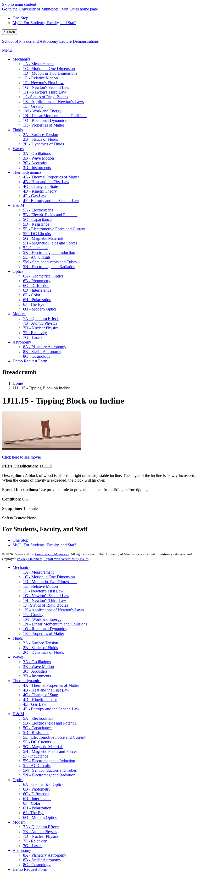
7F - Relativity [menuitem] (35, 332)
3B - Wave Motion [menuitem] (38, 158)
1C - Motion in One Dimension (49, 577)
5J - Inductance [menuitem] (35, 248)
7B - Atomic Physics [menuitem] (40, 323)
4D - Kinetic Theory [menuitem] (40, 191)
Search (9, 32)
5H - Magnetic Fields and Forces (50, 751)
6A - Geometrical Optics (43, 784)
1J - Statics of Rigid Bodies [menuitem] (45, 97)
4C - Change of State (40, 695)
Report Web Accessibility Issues (65, 559)
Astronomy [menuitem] (22, 342)
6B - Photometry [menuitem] (37, 281)
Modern (19, 822)
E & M (18, 713)
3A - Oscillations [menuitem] (37, 153)
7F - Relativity (35, 841)
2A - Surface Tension (40, 643)
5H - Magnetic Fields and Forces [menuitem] (50, 243)
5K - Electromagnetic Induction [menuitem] (49, 252)
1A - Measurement (38, 572)
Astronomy (22, 850)
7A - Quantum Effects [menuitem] (41, 318)
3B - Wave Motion (38, 666)
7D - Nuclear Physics (40, 836)
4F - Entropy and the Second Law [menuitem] (51, 200)
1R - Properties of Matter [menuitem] (43, 125)
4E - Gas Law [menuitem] (34, 196)
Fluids (18, 638)
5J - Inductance (35, 756)
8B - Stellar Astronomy (42, 860)
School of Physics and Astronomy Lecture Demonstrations (50, 41)
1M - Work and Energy (42, 619)
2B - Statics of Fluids (40, 647)
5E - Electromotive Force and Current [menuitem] (54, 229)
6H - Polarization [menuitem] (37, 299)
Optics (18, 779)
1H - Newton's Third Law (44, 600)
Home (18, 383)
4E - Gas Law (34, 704)
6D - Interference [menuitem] (37, 290)
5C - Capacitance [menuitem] (37, 219)
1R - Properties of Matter (43, 633)
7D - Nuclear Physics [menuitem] (40, 328)
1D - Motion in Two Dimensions (50, 581)
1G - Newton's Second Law (46, 596)
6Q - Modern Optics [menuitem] (40, 309)
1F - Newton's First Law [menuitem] (43, 82)
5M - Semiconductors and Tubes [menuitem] (50, 262)
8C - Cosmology (37, 864)
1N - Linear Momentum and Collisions (55, 624)
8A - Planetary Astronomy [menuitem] (44, 347)
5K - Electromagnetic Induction (49, 761)
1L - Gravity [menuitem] (33, 106)
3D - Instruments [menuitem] (37, 167)
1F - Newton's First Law (43, 591)
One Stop (20, 18)
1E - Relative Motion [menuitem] (40, 78)
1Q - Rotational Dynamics (44, 629)
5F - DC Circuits (37, 742)
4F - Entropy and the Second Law (51, 709)
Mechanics (21, 567)
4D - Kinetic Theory (40, 699)
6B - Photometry (37, 789)
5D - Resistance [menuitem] (36, 224)
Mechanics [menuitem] (21, 59)
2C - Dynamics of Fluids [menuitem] (43, 144)
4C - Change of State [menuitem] (40, 186)
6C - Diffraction (36, 794)
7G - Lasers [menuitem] (32, 337)
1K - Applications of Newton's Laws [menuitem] (53, 101)
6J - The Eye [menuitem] (33, 304)
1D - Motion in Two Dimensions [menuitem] (50, 73)
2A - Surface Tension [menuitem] (40, 134)
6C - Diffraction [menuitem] (36, 285)
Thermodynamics (27, 680)
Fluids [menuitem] (18, 130)
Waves (18, 657)
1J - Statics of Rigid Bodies (45, 605)
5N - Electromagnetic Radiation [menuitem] (49, 266)
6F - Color (31, 803)
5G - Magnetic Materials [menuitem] (43, 238)
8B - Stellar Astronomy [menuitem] (42, 351)
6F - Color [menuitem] (31, 295)
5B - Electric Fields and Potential (50, 723)
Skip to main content (19, 4)
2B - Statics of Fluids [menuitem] (40, 139)
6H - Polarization (37, 808)
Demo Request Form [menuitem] (30, 361)
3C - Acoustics (35, 671)
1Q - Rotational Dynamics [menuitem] (44, 120)
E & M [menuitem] (18, 205)
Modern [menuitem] (19, 314)
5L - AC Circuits (37, 765)
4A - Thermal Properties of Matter (51, 685)
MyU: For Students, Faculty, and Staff (44, 22)
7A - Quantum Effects (41, 827)
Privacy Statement (29, 559)
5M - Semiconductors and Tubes (50, 770)
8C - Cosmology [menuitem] (37, 356)
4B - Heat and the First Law (46, 690)
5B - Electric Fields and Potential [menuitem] (50, 215)
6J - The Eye (33, 812)
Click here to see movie (21, 457)
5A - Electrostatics (38, 718)
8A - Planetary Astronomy (44, 855)
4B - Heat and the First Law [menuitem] (46, 181)
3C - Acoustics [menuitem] (35, 163)
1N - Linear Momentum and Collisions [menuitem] (55, 115)
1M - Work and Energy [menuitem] (42, 111)
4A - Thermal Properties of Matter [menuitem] (51, 177)
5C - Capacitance (37, 728)
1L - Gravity (33, 614)
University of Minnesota (52, 554)
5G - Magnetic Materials (43, 746)
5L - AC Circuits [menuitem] (37, 257)
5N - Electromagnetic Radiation (49, 775)
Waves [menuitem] (18, 148)
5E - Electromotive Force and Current (54, 737)
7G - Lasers (32, 846)
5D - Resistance (36, 732)
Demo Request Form (30, 869)
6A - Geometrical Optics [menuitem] (43, 276)
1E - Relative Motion (40, 586)
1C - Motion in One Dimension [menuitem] (49, 68)
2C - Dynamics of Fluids (43, 652)
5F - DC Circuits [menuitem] (37, 233)
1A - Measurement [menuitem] (38, 64)
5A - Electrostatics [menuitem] (38, 210)
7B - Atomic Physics (40, 831)
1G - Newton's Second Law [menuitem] (46, 87)
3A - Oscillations (37, 662)
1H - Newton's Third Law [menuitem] (44, 92)
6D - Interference (37, 798)
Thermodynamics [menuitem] (27, 172)
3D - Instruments (37, 676)
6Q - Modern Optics (40, 817)
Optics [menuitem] (18, 271)
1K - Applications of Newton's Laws (53, 610)
